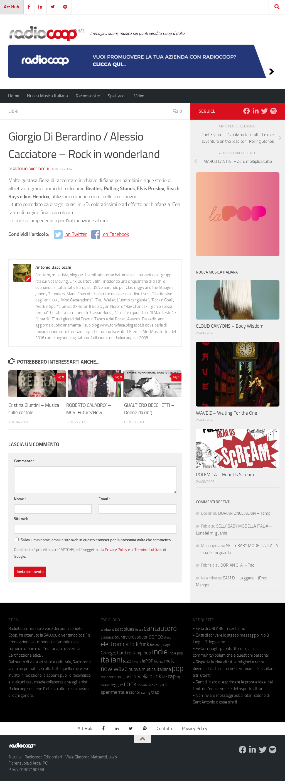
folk (134, 644)
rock (130, 684)
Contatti (164, 728)
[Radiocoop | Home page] (46, 33)
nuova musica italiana (150, 669)
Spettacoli (117, 95)
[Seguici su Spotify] (273, 111)
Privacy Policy (116, 549)
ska (155, 685)
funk (144, 644)
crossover (138, 637)
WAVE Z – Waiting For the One (226, 413)
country (120, 637)
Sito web (21, 518)
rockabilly (144, 685)
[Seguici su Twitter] (264, 111)
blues (129, 629)
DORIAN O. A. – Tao (237, 565)
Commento (24, 461)
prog (121, 676)
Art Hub (11, 6)
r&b (164, 677)
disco (167, 637)
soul (162, 684)
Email (104, 499)
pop (177, 668)
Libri (13, 111)
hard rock (126, 653)
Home (13, 95)
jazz (127, 661)
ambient (107, 629)
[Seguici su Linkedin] (255, 111)
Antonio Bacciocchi (31, 169)
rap (172, 676)
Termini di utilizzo (148, 549)
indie (160, 651)
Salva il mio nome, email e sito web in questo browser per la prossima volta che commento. (96, 540)
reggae (116, 684)
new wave (114, 669)
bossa (139, 630)
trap (155, 692)
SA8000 (50, 635)
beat (119, 629)
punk (155, 676)
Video (139, 95)
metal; (170, 661)
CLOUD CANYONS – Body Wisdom (229, 326)
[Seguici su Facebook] (246, 111)
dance (156, 636)
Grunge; (108, 653)
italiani (111, 660)
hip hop (143, 653)
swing (145, 692)
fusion (154, 645)
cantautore (160, 628)
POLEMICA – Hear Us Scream (225, 474)
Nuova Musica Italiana (47, 95)
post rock (108, 676)
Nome (20, 499)
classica (107, 637)
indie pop (176, 653)
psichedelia (137, 676)
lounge (158, 661)
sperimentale (114, 692)
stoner (134, 692)
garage (165, 644)
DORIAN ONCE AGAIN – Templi (245, 513)
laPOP (147, 661)
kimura (136, 661)
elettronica (115, 644)
